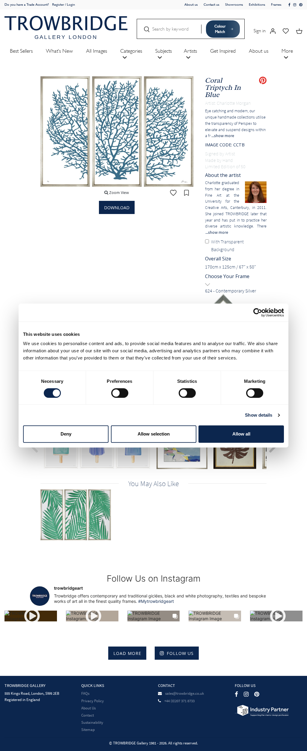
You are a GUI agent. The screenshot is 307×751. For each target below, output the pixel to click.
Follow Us (180, 653)
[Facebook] (236, 694)
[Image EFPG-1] (79, 514)
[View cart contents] (299, 31)
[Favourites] (286, 31)
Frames (276, 4)
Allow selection (154, 433)
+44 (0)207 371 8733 (179, 701)
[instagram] (295, 5)
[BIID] (262, 710)
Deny (66, 433)
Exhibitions (257, 4)
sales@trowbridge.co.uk (184, 693)
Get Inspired (223, 51)
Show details (258, 415)
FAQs (85, 693)
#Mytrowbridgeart (156, 601)
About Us (88, 708)
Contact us (211, 4)
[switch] (119, 393)
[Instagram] (246, 694)
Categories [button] (131, 51)
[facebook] (289, 5)
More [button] (287, 51)
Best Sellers (21, 51)
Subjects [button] (163, 51)
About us (191, 4)
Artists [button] (190, 51)
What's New (59, 51)
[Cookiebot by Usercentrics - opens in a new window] (257, 312)
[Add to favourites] (173, 192)
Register (58, 4)
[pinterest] (301, 5)
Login (71, 4)
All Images (96, 51)
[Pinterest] (256, 694)
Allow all (241, 433)
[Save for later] (186, 192)
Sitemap (88, 729)
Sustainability (92, 722)
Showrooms (234, 4)
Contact (87, 715)
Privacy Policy (92, 701)
